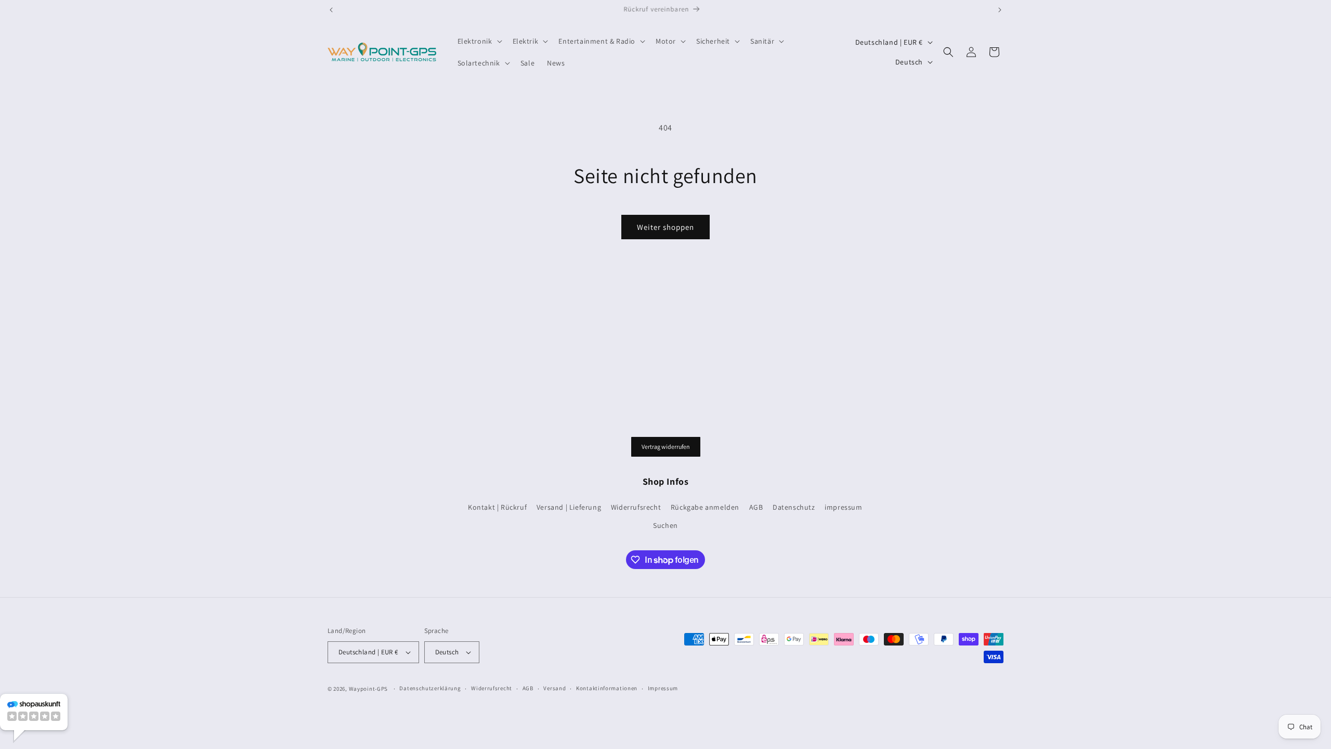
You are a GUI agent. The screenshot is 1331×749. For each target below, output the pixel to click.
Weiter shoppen (665, 227)
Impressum (663, 688)
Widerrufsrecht (636, 507)
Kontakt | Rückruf (497, 507)
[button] (478, 41)
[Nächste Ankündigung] (999, 10)
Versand (554, 688)
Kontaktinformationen (606, 688)
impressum (843, 507)
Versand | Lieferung (569, 507)
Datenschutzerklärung (430, 688)
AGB (756, 507)
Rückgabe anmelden (705, 507)
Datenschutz (794, 507)
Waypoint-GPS (368, 688)
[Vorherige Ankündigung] (331, 10)
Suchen (665, 525)
